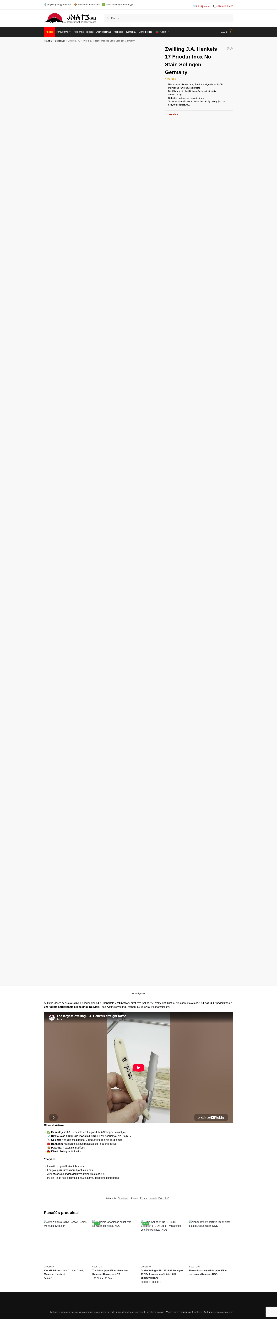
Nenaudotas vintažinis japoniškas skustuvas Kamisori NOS (208, 1272)
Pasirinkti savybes (66, 1285)
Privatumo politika (155, 1312)
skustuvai (100, 1312)
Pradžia (48, 41)
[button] (227, 32)
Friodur (143, 1198)
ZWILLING (163, 1198)
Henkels (153, 1198)
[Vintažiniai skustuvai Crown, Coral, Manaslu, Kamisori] (66, 1242)
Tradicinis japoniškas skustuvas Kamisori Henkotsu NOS (110, 1272)
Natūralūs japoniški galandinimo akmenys (72, 1312)
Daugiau (211, 1280)
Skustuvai (60, 41)
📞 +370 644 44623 (223, 6)
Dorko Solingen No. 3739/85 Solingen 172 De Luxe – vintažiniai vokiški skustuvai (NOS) (162, 1274)
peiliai (110, 1312)
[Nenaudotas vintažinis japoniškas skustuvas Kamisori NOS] (228, 48)
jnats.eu (198, 1312)
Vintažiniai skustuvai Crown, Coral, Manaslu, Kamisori (64, 1272)
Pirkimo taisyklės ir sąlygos (129, 1312)
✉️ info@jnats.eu (201, 6)
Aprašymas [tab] (138, 993)
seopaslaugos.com (223, 1312)
